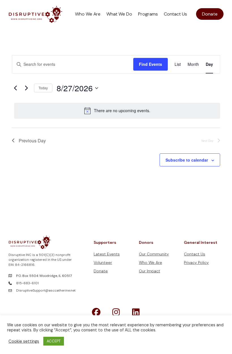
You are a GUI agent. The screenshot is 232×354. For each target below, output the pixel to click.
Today (43, 87)
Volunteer (103, 262)
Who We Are (87, 14)
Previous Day (32, 140)
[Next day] (26, 88)
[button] (96, 312)
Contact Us (175, 14)
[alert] (117, 111)
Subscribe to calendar (187, 160)
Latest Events (107, 254)
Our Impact (149, 270)
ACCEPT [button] (54, 341)
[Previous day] (15, 88)
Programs (148, 14)
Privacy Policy (196, 262)
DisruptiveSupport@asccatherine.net (46, 290)
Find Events (150, 64)
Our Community (154, 254)
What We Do (119, 14)
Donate (101, 270)
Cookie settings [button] (23, 341)
